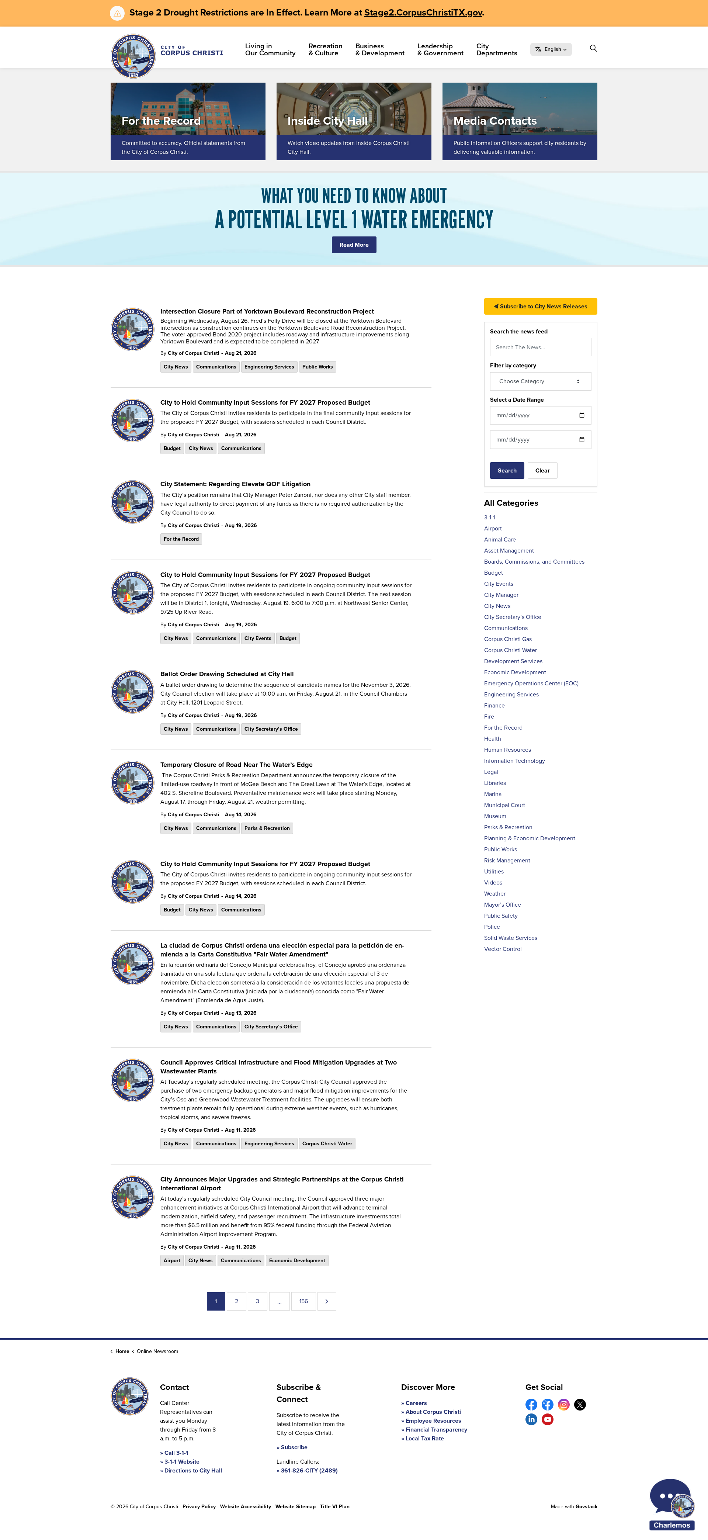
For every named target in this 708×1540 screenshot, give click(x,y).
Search (507, 470)
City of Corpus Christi (193, 353)
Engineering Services (269, 367)
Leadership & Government (440, 49)
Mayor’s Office (502, 904)
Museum (495, 816)
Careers (416, 1403)
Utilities (494, 871)
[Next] (326, 1301)
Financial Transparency (436, 1429)
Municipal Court (504, 805)
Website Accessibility (245, 1506)
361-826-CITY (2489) (309, 1470)
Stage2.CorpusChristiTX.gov (423, 12)
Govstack (586, 1506)
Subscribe (294, 1447)
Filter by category (513, 365)
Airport (172, 1260)
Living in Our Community (270, 49)
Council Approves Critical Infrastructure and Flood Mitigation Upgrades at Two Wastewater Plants (278, 1067)
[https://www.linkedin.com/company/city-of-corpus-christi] (531, 1419)
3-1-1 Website (181, 1461)
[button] (551, 49)
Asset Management (509, 550)
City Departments (496, 49)
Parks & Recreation (267, 828)
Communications (216, 367)
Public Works (317, 367)
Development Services (513, 661)
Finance (494, 705)
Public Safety (501, 915)
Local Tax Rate (425, 1438)
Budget (172, 448)
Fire (489, 716)
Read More (354, 244)
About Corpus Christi (433, 1412)
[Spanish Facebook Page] (547, 1405)
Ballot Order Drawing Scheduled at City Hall (227, 674)
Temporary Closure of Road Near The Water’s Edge (236, 765)
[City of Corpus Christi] (167, 56)
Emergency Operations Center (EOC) (531, 683)
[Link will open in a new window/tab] (531, 1405)
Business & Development (380, 49)
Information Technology (514, 761)
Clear (542, 470)
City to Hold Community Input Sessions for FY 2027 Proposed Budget (265, 402)
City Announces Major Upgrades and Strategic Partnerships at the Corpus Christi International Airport (282, 1184)
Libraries (495, 783)
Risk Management (507, 860)
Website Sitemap (295, 1506)
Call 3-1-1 (176, 1453)
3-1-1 (489, 517)
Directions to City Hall (193, 1470)
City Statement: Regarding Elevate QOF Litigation (235, 484)
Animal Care (500, 539)
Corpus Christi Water (327, 1144)
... (279, 1302)
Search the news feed (519, 331)
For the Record (181, 539)
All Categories (511, 502)
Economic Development (297, 1260)
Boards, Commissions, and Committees (534, 561)
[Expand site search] (593, 48)
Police (492, 927)
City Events (257, 638)
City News (176, 367)
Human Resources (507, 749)
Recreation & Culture (326, 49)
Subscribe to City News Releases (543, 306)
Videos (493, 882)
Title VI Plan (335, 1506)
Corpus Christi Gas (508, 639)
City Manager (501, 595)
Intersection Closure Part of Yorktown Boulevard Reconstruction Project (267, 311)
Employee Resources (433, 1420)
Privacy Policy (199, 1506)
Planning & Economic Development (529, 838)
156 (303, 1301)
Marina (493, 794)
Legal (491, 772)
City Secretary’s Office (271, 729)
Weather (495, 893)
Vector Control (503, 949)
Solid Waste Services (510, 938)
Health (492, 738)
